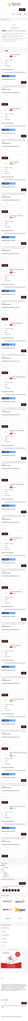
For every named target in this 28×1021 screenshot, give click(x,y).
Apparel (4, 931)
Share (5, 62)
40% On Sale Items (14, 162)
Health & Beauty (5, 927)
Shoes (3, 945)
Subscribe (22, 883)
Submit (5, 104)
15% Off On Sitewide (15, 54)
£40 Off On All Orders (15, 108)
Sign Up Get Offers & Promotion (17, 806)
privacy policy (5, 887)
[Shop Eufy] (14, 24)
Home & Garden (5, 935)
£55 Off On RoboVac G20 (16, 591)
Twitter (12, 76)
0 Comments (7, 66)
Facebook (6, 76)
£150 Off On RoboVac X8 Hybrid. (18, 376)
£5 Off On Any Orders (15, 645)
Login (25, 14)
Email (5, 64)
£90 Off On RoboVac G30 (16, 538)
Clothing (4, 938)
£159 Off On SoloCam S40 (16, 323)
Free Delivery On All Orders (16, 215)
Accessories (4, 942)
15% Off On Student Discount (17, 699)
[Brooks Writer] (14, 4)
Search (22, 9)
